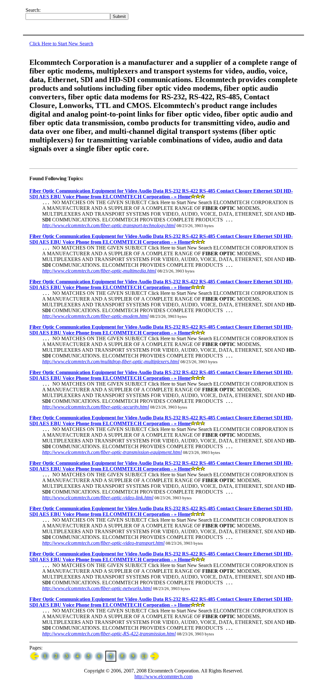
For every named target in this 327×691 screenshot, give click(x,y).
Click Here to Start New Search (61, 43)
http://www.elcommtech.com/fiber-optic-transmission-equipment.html (112, 452)
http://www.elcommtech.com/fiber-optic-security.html (95, 407)
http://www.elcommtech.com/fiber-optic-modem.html (95, 316)
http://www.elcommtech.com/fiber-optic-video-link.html (97, 497)
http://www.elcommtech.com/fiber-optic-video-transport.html (103, 543)
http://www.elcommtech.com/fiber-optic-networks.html (97, 588)
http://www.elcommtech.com (163, 676)
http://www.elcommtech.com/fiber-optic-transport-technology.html (108, 225)
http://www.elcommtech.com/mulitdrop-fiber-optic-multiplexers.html (110, 361)
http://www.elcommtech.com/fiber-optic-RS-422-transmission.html (109, 633)
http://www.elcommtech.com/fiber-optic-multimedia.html (99, 270)
